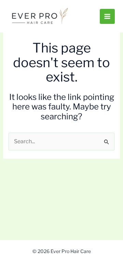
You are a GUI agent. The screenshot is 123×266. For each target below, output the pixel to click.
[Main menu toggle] (107, 16)
